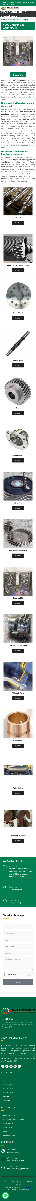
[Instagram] (19, 1066)
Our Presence (8, 1093)
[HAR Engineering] (18, 1011)
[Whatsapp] (5, 1195)
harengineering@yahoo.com (25, 2)
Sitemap (6, 1097)
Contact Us (7, 1101)
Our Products (8, 1089)
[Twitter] (6, 1066)
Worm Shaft (7, 1127)
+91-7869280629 (8, 4)
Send (18, 982)
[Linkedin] (15, 1066)
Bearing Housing (9, 1135)
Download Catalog (8, 2)
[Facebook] (2, 1066)
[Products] (2, 2)
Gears (5, 1131)
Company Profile (9, 1085)
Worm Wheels (8, 1123)
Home (3, 19)
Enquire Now (18, 75)
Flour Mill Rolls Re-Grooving (13, 1119)
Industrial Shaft (9, 1115)
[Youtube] (11, 1066)
